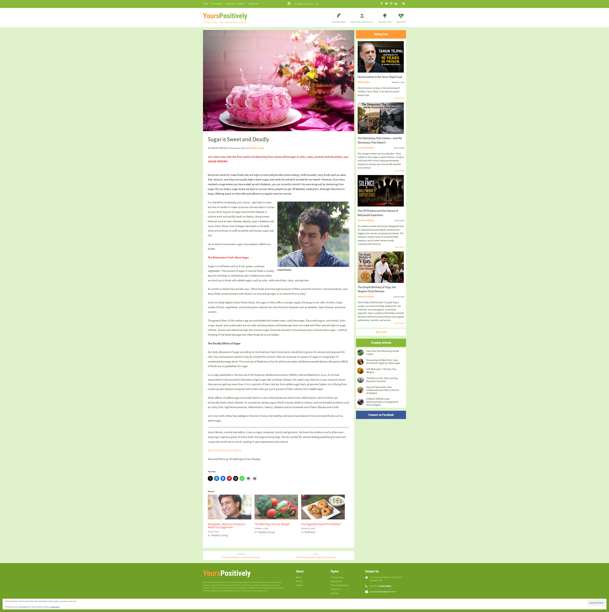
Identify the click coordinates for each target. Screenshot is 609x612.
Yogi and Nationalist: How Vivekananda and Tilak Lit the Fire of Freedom (382, 390)
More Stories (381, 332)
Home (205, 4)
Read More (399, 98)
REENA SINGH (364, 82)
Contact (299, 585)
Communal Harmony (235, 4)
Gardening (253, 4)
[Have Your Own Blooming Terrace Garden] (360, 352)
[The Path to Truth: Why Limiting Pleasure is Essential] (360, 380)
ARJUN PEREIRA (219, 148)
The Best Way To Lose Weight (272, 524)
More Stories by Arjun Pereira (224, 450)
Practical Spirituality (362, 22)
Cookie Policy (55, 607)
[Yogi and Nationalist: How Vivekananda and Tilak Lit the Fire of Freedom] (360, 390)
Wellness (401, 22)
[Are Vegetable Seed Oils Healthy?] (323, 507)
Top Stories (216, 4)
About (298, 577)
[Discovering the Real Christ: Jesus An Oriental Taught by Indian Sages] (360, 361)
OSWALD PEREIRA (366, 148)
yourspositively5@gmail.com (382, 591)
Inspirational (339, 22)
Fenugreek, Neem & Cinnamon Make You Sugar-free (226, 526)
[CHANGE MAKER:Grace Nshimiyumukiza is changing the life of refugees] (360, 402)
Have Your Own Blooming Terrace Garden (382, 352)
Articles (299, 581)
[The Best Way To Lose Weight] (276, 507)
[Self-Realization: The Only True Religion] (360, 371)
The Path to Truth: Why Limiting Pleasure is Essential (382, 379)
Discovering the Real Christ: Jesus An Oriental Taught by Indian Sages (383, 361)
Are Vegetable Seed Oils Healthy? (321, 524)
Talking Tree (384, 22)
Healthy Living (256, 148)
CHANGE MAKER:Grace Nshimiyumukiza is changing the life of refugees (382, 402)
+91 (384, 586)
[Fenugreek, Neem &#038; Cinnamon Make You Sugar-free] (229, 507)
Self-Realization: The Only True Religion (381, 370)
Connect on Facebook (381, 415)
